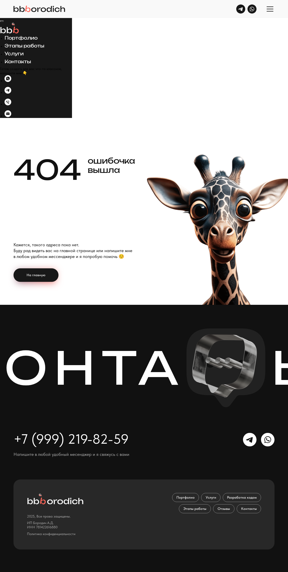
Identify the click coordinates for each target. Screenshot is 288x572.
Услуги (14, 54)
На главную (36, 275)
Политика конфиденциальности (51, 534)
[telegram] (7, 92)
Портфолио (21, 38)
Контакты (17, 61)
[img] (240, 9)
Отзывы (224, 508)
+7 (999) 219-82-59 (71, 439)
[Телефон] (7, 104)
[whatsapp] (7, 81)
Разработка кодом (242, 497)
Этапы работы (24, 46)
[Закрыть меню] (2, 21)
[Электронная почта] (7, 116)
